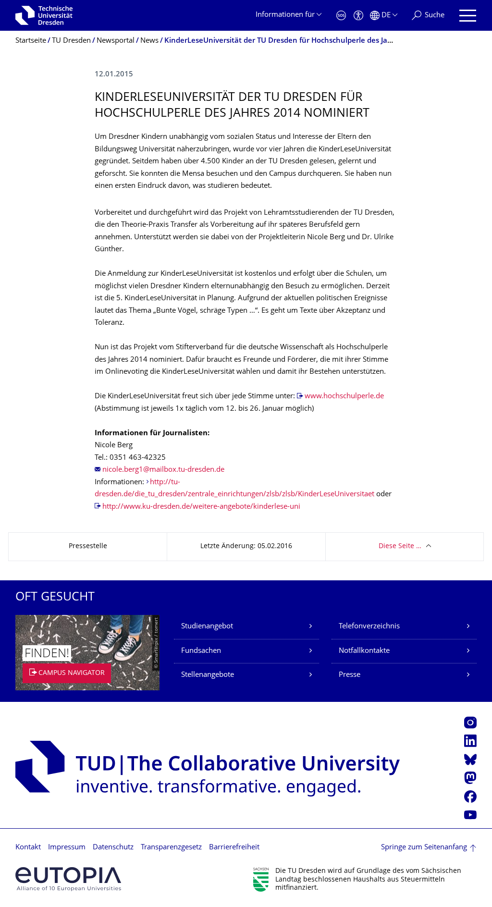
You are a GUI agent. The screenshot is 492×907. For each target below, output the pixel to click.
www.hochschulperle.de (344, 396)
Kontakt (28, 847)
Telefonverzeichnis (369, 626)
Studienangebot (207, 626)
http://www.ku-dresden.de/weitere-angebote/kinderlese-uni (201, 507)
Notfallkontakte (364, 651)
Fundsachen (201, 651)
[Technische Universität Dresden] (44, 15)
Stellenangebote (207, 675)
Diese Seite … (400, 546)
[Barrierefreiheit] (358, 15)
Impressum (67, 847)
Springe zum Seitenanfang (424, 847)
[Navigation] (468, 15)
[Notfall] (341, 15)
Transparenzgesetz (171, 847)
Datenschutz (113, 847)
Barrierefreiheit (234, 847)
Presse (349, 675)
